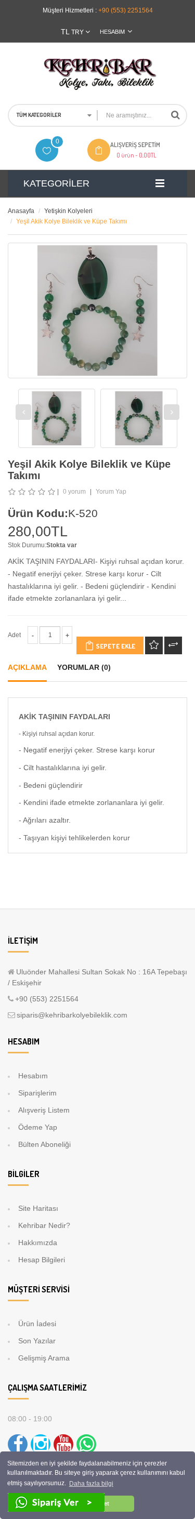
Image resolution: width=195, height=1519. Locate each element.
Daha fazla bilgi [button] (91, 1483)
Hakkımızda (37, 1242)
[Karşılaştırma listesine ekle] (173, 645)
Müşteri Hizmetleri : (70, 10)
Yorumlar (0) (84, 667)
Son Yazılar (37, 1341)
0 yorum (74, 491)
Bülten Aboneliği (44, 1144)
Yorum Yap (111, 491)
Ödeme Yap (37, 1127)
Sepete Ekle (114, 646)
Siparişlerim (37, 1093)
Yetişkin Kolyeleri (68, 211)
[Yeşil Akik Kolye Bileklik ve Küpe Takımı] (56, 418)
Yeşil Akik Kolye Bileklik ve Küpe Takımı (71, 221)
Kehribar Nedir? (44, 1225)
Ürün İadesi (37, 1323)
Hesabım (33, 1076)
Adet (14, 635)
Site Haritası (38, 1208)
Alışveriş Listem (44, 1110)
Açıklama (27, 667)
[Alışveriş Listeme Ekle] (154, 645)
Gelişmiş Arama (44, 1358)
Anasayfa (21, 211)
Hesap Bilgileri (41, 1260)
